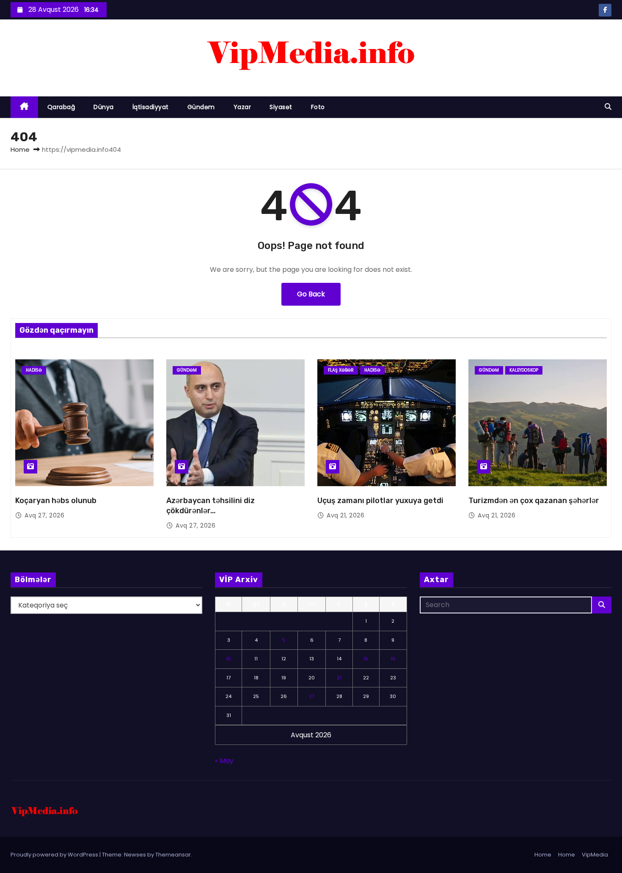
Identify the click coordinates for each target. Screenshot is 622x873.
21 (339, 677)
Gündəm (201, 107)
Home (20, 149)
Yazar (242, 107)
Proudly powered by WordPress (55, 855)
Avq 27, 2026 (44, 515)
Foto (318, 107)
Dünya (104, 107)
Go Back (311, 294)
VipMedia (595, 855)
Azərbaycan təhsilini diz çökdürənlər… (210, 505)
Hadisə (34, 370)
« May (224, 761)
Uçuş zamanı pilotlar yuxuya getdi (380, 500)
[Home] (24, 107)
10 (228, 658)
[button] (608, 107)
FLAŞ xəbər (341, 370)
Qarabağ (61, 107)
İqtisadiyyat (150, 107)
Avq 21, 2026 (345, 515)
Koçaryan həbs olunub (55, 500)
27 (311, 696)
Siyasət (281, 107)
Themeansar (173, 855)
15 (365, 658)
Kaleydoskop (523, 370)
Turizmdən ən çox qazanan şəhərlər (533, 500)
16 (393, 658)
